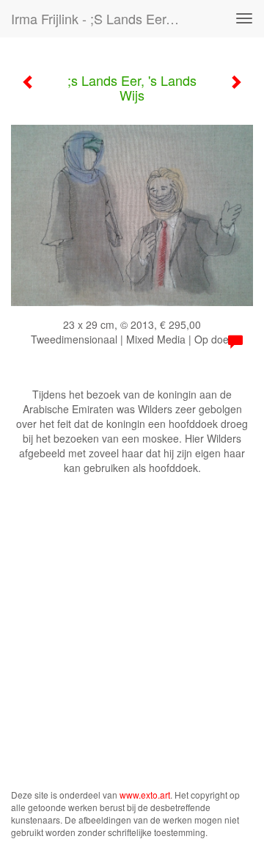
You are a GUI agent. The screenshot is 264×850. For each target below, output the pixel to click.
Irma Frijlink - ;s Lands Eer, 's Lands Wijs (101, 18)
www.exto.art (145, 794)
